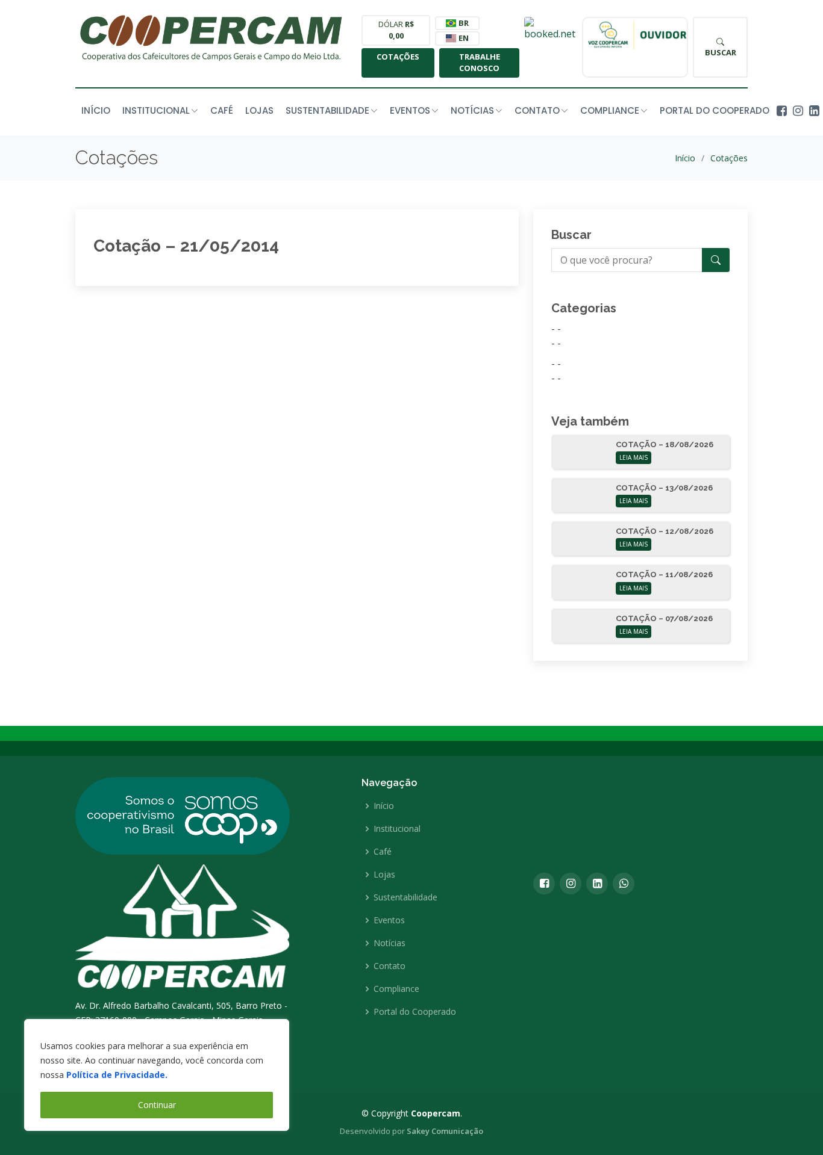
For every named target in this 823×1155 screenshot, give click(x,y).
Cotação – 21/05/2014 (186, 246)
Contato (389, 966)
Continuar (157, 1104)
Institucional (397, 829)
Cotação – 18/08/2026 (664, 444)
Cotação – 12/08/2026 (664, 531)
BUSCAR (720, 52)
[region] (156, 1075)
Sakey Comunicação (445, 1131)
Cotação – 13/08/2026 (664, 487)
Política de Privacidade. (116, 1074)
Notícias (389, 943)
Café (221, 110)
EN (463, 38)
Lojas (259, 110)
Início (95, 110)
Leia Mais (633, 457)
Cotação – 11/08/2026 (664, 574)
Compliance (396, 989)
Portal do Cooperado (714, 110)
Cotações (398, 56)
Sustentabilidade (405, 897)
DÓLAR (396, 30)
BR (463, 22)
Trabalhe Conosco (479, 62)
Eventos (389, 920)
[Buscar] (716, 260)
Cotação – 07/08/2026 (664, 618)
